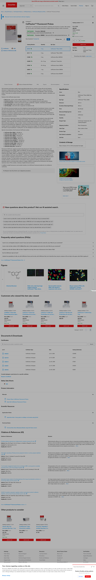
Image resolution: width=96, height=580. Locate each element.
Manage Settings (6, 575)
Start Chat (88, 576)
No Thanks (81, 576)
